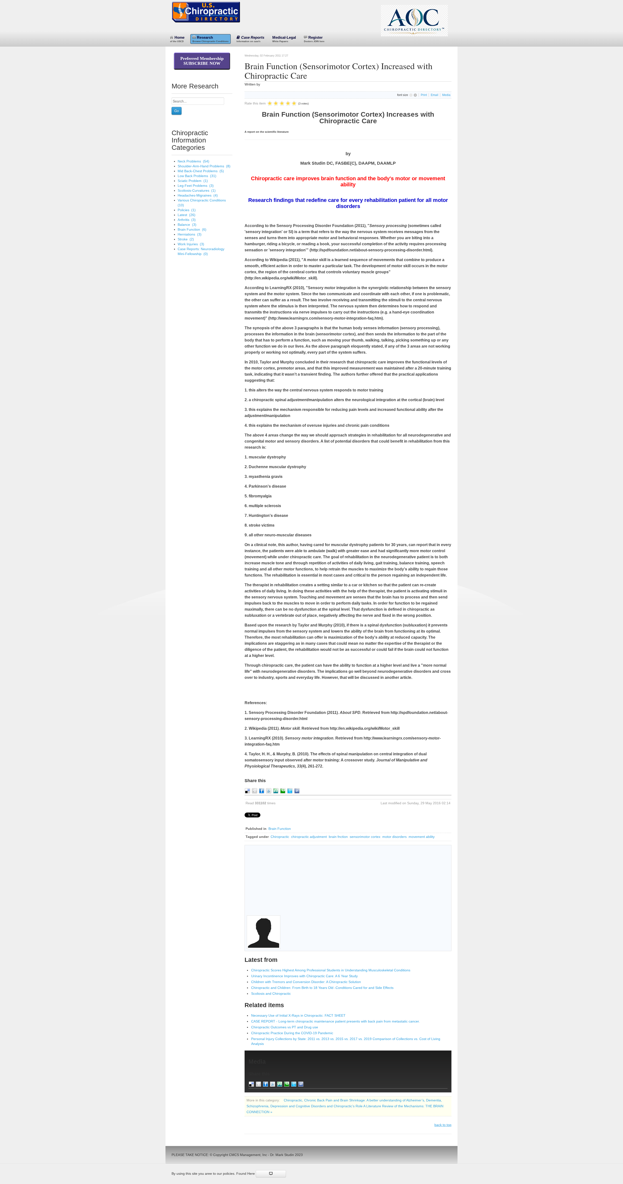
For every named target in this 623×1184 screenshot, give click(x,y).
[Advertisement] (348, 881)
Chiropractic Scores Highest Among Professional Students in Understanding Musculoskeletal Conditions (330, 970)
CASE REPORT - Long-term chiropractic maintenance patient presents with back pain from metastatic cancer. (335, 1021)
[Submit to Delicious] (247, 791)
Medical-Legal (284, 39)
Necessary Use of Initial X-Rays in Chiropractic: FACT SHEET (298, 1015)
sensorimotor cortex (365, 837)
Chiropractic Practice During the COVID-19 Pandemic (292, 1033)
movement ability (422, 837)
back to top (442, 1125)
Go (176, 110)
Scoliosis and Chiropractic (271, 993)
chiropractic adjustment (309, 837)
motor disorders (394, 837)
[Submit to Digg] (254, 791)
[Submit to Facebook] (262, 791)
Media (446, 95)
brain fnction (338, 837)
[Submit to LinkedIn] (297, 791)
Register (314, 39)
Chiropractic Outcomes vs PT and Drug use (284, 1027)
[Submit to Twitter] (290, 791)
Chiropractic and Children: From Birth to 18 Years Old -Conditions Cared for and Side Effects (322, 988)
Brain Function (279, 829)
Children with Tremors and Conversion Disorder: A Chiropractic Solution (306, 982)
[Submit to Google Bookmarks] (269, 791)
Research (210, 39)
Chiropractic (280, 837)
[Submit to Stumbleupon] (276, 791)
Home (177, 39)
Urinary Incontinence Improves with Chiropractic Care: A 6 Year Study (304, 976)
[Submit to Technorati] (283, 791)
